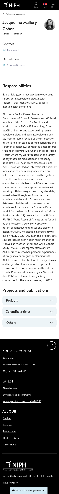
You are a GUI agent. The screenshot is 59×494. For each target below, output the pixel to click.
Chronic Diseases (16, 65)
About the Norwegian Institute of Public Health (28, 476)
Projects (7, 424)
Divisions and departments (17, 394)
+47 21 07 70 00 (26, 364)
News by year (10, 388)
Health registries (12, 438)
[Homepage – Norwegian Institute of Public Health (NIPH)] (11, 5)
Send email (13, 50)
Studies (7, 418)
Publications (9, 431)
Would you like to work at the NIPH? (22, 401)
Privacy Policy (10, 482)
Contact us (9, 358)
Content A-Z (9, 444)
